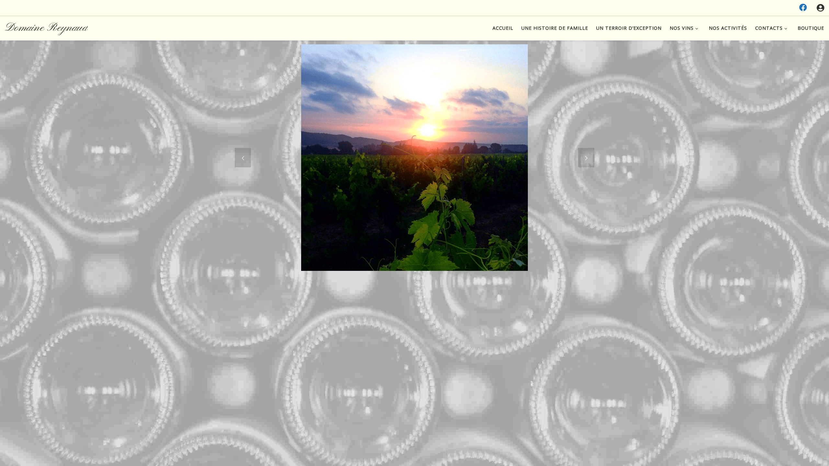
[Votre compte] (820, 8)
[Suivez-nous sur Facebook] (803, 7)
